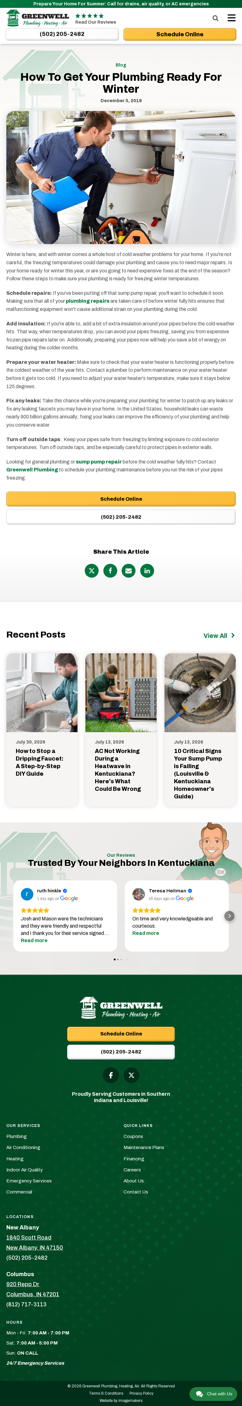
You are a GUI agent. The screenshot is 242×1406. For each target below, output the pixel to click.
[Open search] (215, 18)
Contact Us (136, 1191)
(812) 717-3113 (26, 1304)
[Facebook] (110, 571)
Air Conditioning (23, 1147)
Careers (132, 1169)
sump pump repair (99, 461)
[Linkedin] (147, 571)
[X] (92, 571)
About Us (134, 1180)
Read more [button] (34, 940)
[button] (13, 916)
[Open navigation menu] (230, 17)
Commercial (19, 1191)
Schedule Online (121, 499)
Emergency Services (29, 1180)
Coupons (133, 1136)
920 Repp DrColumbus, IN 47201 (32, 1289)
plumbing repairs (87, 301)
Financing (134, 1158)
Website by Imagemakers (121, 1400)
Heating (15, 1158)
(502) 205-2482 (121, 517)
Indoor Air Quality (24, 1169)
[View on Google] (27, 894)
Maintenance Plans (144, 1147)
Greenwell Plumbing (32, 469)
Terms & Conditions (106, 1393)
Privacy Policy (141, 1393)
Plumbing (16, 1136)
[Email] (128, 571)
